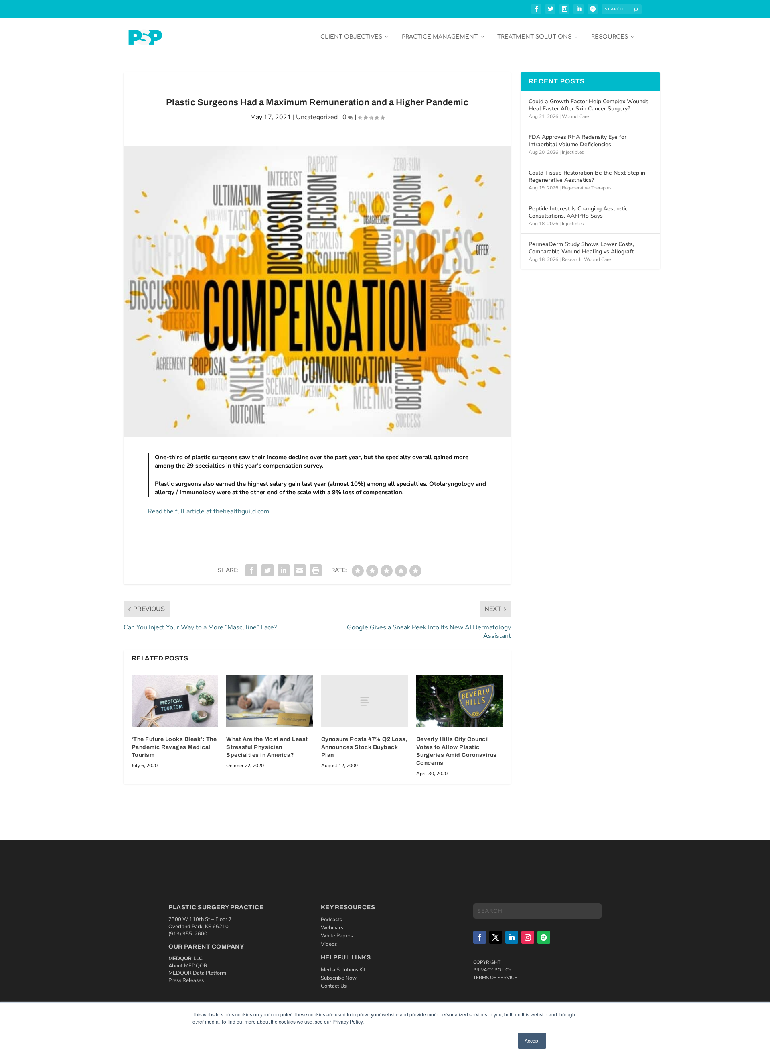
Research (572, 259)
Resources (609, 37)
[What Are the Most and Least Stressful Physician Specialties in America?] (269, 701)
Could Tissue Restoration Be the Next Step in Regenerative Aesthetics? (587, 176)
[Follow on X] (495, 937)
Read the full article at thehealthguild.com (209, 511)
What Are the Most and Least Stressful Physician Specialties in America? (267, 747)
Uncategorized (317, 117)
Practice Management (440, 37)
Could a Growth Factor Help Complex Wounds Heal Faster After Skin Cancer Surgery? (588, 105)
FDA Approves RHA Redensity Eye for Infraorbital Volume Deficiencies (577, 140)
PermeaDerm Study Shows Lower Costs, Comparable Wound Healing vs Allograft (581, 247)
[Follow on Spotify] (543, 937)
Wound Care (575, 116)
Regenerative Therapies (587, 188)
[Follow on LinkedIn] (511, 937)
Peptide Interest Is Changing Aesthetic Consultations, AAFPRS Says (578, 212)
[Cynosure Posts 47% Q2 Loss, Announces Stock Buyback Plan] (364, 701)
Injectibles (573, 152)
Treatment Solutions (534, 37)
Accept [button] (532, 1040)
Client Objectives (351, 37)
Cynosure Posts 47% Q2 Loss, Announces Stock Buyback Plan (364, 747)
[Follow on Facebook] (479, 937)
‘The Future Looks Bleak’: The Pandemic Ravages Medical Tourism (174, 747)
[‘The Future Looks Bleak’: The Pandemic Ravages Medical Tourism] (175, 701)
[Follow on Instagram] (527, 937)
